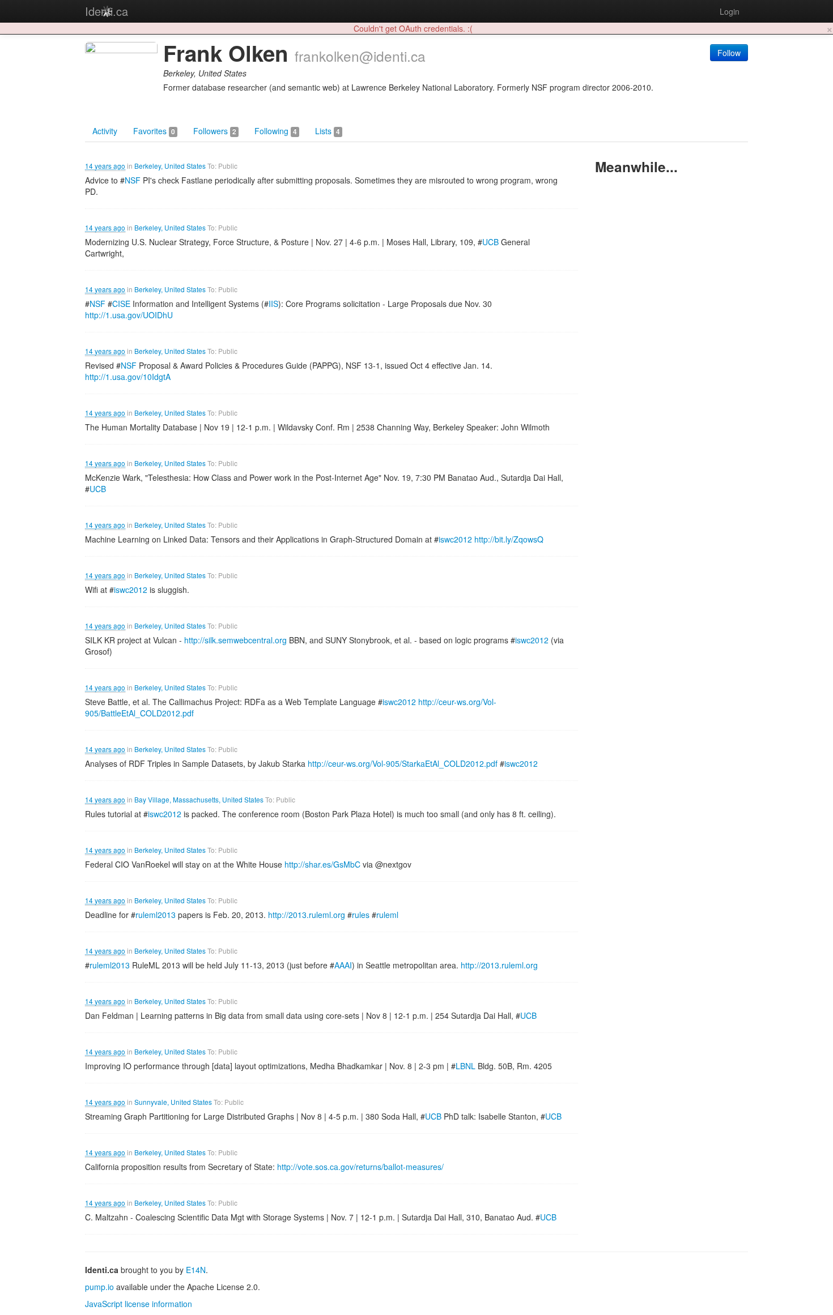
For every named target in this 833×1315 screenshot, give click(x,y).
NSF (133, 180)
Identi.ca (106, 11)
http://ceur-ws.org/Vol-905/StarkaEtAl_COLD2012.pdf (403, 763)
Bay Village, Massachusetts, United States (199, 799)
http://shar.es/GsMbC (322, 864)
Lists (327, 130)
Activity (104, 130)
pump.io (99, 1286)
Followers (214, 130)
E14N (196, 1269)
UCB (490, 241)
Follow (729, 52)
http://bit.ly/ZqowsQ (508, 539)
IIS (273, 303)
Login (730, 11)
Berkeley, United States (170, 165)
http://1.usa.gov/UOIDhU (129, 315)
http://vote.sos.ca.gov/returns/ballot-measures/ (360, 1166)
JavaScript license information (138, 1303)
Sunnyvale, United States (173, 1102)
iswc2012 (455, 539)
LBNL (465, 1065)
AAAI (343, 965)
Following (275, 130)
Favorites (154, 130)
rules (360, 914)
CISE (121, 303)
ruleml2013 (155, 914)
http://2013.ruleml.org (306, 914)
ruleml (387, 914)
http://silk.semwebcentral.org (235, 640)
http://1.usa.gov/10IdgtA (128, 376)
